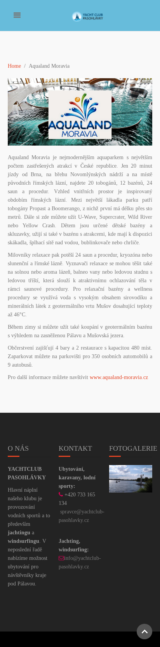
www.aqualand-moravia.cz (119, 377)
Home (14, 66)
